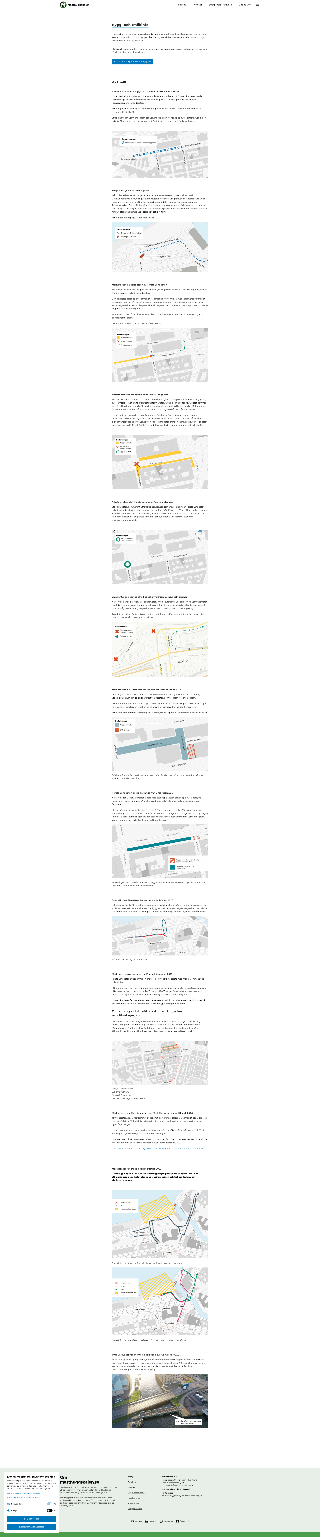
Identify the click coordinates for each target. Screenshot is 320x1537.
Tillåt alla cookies (31, 1519)
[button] (257, 5)
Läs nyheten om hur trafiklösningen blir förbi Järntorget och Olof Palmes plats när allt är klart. (159, 1148)
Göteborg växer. (67, 1505)
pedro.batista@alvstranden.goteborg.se (178, 1485)
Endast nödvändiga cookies (31, 1527)
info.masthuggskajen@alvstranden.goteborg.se (182, 1495)
